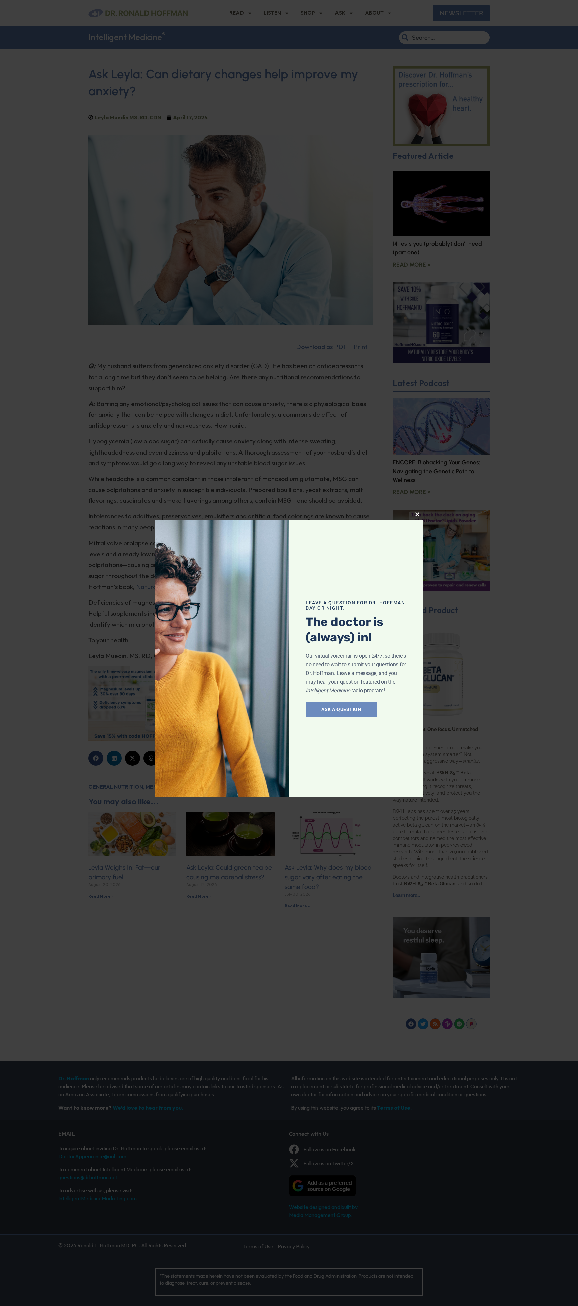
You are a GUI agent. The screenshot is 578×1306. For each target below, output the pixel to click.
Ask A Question (341, 709)
